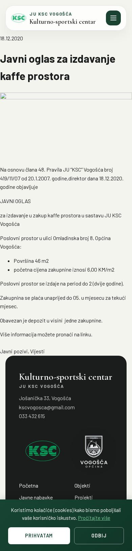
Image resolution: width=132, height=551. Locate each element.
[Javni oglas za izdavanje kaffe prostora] (66, 126)
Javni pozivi (14, 351)
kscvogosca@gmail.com (47, 407)
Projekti (83, 497)
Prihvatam (39, 535)
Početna (28, 485)
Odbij (98, 535)
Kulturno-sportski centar (62, 22)
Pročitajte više (94, 518)
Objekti (82, 485)
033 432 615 (32, 416)
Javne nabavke (36, 497)
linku (86, 334)
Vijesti (37, 351)
